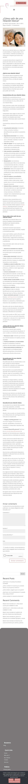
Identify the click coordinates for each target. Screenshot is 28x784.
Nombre (5, 528)
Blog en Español (7, 25)
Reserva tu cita (21, 3)
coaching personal (12, 297)
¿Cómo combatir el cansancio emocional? (13, 596)
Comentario (6, 512)
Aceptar (11, 779)
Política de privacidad (14, 781)
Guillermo (5, 608)
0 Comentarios (15, 25)
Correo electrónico (8, 534)
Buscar (22, 573)
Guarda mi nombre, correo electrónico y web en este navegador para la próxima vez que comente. (14, 549)
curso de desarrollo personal (13, 431)
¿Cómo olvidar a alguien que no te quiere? (13, 590)
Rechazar (17, 779)
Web (4, 541)
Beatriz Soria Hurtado (10, 23)
